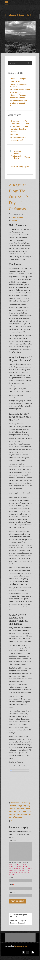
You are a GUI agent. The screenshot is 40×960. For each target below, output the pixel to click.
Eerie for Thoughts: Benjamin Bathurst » (18, 922)
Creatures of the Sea (19, 126)
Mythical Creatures (18, 137)
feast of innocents (16, 808)
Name (12, 877)
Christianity (26, 803)
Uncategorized (17, 140)
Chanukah (15, 803)
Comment (13, 840)
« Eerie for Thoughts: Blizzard (18, 915)
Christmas (12, 806)
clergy (20, 806)
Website (12, 892)
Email (11, 884)
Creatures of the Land (20, 123)
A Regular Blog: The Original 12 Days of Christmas (18, 103)
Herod (28, 808)
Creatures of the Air (19, 121)
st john (22, 811)
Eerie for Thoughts (18, 129)
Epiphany (26, 806)
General (14, 132)
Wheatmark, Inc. (21, 946)
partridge (12, 811)
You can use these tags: (20, 868)
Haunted (14, 134)
